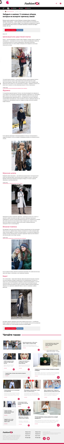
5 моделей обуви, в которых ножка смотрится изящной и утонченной (15, 374)
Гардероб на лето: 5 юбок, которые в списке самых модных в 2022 (9, 420)
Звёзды (14, 8)
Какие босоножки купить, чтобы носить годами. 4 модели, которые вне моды (30, 343)
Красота (29, 8)
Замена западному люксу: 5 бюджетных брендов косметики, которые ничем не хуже (52, 391)
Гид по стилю (27, 435)
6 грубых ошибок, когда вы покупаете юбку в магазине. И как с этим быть (15, 88)
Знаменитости (27, 433)
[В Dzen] (59, 3)
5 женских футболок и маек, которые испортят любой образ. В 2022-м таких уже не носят (52, 344)
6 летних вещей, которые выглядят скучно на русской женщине (23, 403)
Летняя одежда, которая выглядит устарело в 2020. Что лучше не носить (32, 391)
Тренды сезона (28, 431)
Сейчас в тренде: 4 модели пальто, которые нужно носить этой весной (14, 238)
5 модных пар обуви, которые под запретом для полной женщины (9, 412)
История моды (27, 437)
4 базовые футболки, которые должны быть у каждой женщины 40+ (46, 417)
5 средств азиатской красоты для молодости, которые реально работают (24, 362)
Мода (21, 8)
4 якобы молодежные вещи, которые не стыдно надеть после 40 (9, 362)
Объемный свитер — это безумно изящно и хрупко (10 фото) (12, 183)
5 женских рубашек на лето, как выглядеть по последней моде (12, 391)
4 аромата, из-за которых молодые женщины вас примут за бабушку (47, 370)
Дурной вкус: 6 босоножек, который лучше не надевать (24, 418)
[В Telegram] (55, 3)
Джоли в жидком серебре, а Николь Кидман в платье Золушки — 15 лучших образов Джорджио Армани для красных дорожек (53, 351)
